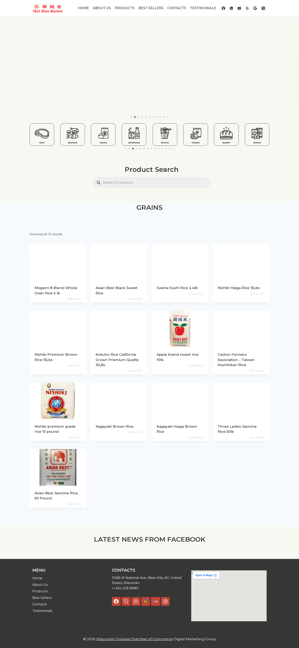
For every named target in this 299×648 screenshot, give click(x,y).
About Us (102, 8)
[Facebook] (223, 8)
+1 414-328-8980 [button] (125, 588)
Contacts (176, 8)
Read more (166, 300)
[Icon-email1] (135, 601)
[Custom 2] (255, 8)
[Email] (239, 8)
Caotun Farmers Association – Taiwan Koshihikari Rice (236, 359)
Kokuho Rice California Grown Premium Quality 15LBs (117, 359)
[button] (131, 117)
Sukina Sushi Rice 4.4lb (177, 288)
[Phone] (231, 8)
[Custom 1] (247, 8)
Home (83, 8)
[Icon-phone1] (126, 601)
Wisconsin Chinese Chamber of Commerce (134, 639)
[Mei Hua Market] (47, 8)
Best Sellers (151, 8)
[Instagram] (263, 8)
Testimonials (203, 8)
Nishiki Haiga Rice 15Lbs (239, 288)
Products (124, 8)
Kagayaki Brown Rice (114, 426)
